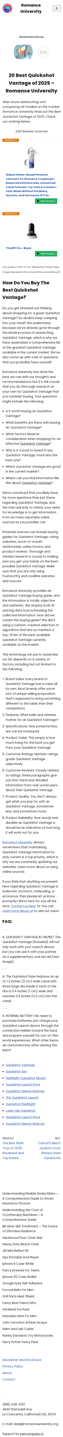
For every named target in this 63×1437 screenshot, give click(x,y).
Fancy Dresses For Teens (21, 1270)
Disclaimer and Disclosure (21, 1360)
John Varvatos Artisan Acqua (24, 1322)
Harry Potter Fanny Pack (20, 1342)
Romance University (17, 842)
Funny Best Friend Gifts (19, 1303)
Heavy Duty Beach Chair (20, 1244)
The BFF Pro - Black (18, 248)
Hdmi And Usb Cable (17, 1329)
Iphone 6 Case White (18, 1264)
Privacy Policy (12, 1366)
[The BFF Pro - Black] (31, 231)
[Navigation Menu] (57, 8)
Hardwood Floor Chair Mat (22, 1238)
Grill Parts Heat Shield (18, 1296)
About (7, 1373)
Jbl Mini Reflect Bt (15, 1250)
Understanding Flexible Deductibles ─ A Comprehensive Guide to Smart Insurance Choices (30, 1198)
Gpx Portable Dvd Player (20, 1257)
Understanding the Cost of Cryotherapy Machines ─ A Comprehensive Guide (22, 1215)
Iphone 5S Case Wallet (19, 1277)
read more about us (17, 911)
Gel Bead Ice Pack (15, 1309)
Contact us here (23, 906)
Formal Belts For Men (18, 1290)
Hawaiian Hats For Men (19, 1316)
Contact (8, 1379)
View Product (47, 201)
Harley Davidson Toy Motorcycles (27, 1335)
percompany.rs (32, 1434)
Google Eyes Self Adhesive (22, 1283)
